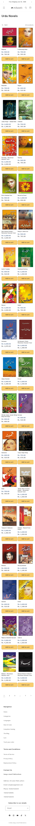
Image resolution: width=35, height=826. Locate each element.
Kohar (19, 601)
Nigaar (19, 85)
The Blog (6, 733)
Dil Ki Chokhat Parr (7, 195)
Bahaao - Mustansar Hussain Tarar (7, 674)
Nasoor (4, 305)
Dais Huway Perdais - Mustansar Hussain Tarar (9, 232)
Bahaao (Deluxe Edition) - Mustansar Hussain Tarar (25, 674)
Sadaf (19, 305)
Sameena (4, 452)
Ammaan (4, 341)
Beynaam (4, 85)
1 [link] (4, 696)
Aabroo (20, 637)
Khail (3, 488)
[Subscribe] (27, 808)
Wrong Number (22, 565)
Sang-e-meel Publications (19, 822)
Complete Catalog (9, 729)
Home (5, 712)
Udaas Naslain (6, 379)
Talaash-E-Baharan (7, 528)
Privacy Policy (8, 758)
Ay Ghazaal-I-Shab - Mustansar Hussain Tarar (25, 342)
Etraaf (19, 379)
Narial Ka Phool (22, 195)
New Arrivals (8, 725)
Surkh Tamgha (6, 269)
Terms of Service (9, 754)
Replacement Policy (10, 763)
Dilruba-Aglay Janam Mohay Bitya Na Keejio (9, 415)
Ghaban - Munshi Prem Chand (24, 528)
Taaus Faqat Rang (23, 452)
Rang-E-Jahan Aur (23, 231)
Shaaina (4, 49)
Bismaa (4, 565)
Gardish (4, 601)
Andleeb (20, 121)
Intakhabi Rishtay (23, 269)
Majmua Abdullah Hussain (9, 637)
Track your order (9, 742)
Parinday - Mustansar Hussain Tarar (8, 158)
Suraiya (20, 415)
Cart (5, 738)
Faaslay (20, 157)
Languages (7, 720)
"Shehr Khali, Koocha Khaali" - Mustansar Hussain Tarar (24, 490)
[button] (4, 8)
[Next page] (31, 695)
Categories (7, 716)
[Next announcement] (32, 2)
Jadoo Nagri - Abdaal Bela (9, 121)
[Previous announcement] (3, 2)
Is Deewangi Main (22, 49)
